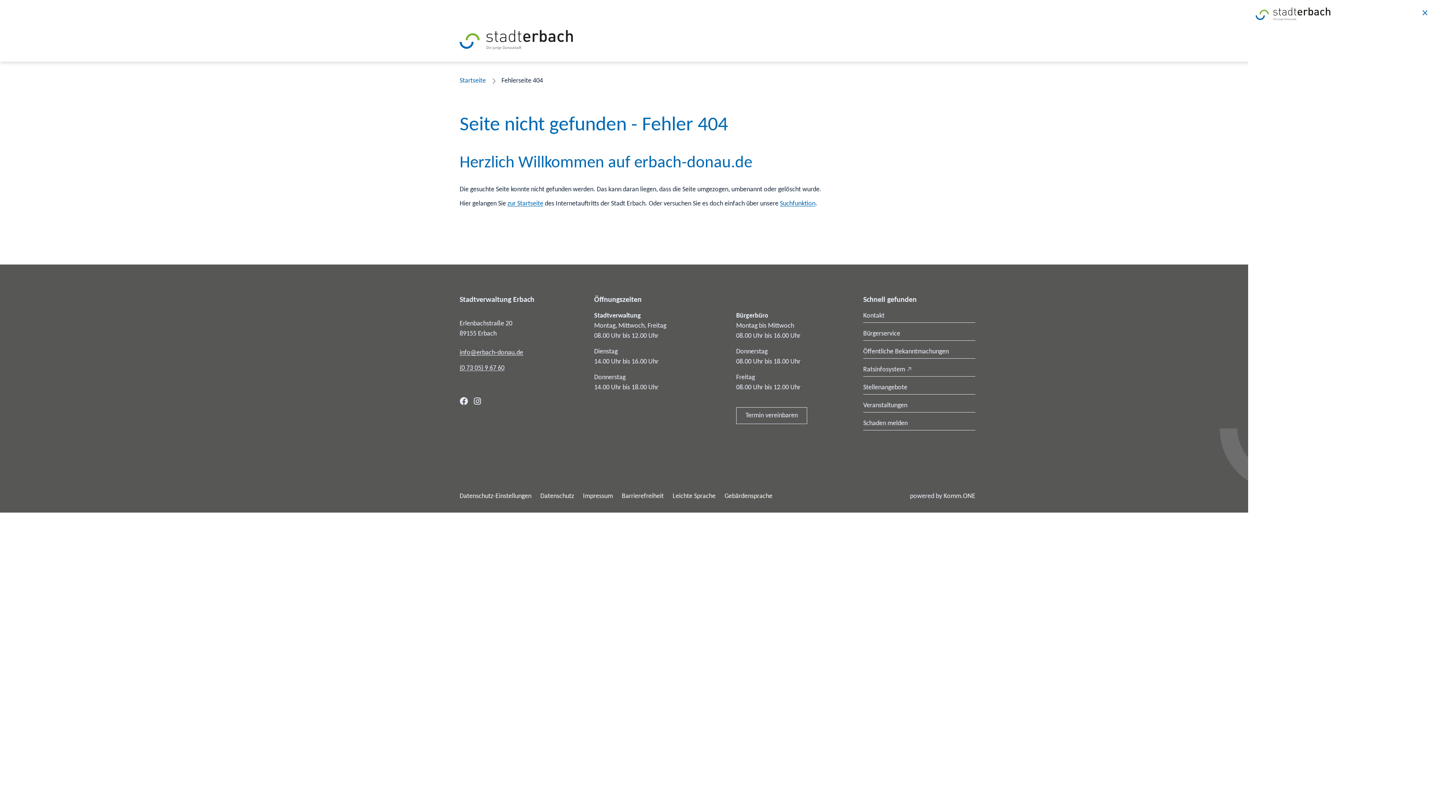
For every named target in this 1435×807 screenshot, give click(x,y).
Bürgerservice (881, 333)
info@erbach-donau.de (491, 352)
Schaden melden (885, 423)
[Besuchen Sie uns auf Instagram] (477, 401)
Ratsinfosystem (884, 369)
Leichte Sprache (694, 496)
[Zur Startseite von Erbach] (516, 40)
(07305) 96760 (482, 368)
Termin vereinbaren (772, 415)
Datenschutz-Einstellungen (495, 496)
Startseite (473, 80)
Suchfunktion (797, 203)
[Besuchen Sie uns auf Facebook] (464, 401)
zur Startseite (525, 203)
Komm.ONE (959, 496)
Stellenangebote (885, 387)
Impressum (598, 496)
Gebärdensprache (748, 496)
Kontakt (874, 315)
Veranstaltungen (885, 405)
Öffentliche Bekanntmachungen (906, 351)
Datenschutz (557, 496)
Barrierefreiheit (643, 496)
